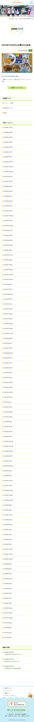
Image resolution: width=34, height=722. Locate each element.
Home (11, 18)
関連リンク (7, 693)
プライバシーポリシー (10, 695)
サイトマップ (8, 690)
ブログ (16, 18)
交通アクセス (8, 688)
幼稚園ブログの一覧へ (17, 87)
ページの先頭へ (30, 697)
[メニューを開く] (31, 2)
